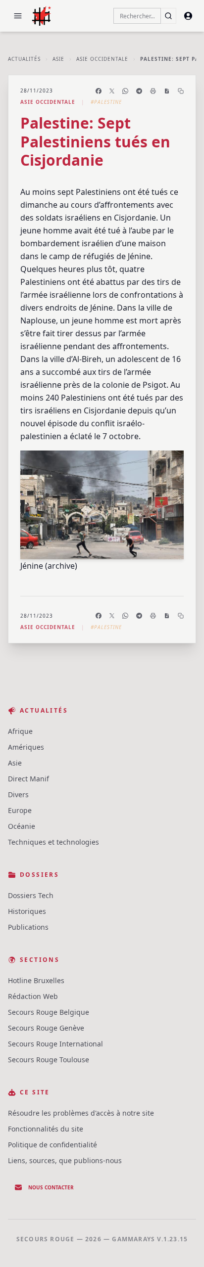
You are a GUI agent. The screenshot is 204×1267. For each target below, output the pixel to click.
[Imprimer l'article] (153, 91)
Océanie (21, 826)
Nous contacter (51, 1187)
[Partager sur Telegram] (139, 91)
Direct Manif (28, 778)
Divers (18, 794)
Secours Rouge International (55, 1043)
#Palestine (106, 101)
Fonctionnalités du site (45, 1128)
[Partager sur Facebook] (99, 91)
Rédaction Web (33, 996)
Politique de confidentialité (52, 1144)
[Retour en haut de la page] (182, 1245)
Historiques (27, 911)
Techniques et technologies (53, 842)
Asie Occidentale (102, 58)
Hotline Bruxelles (36, 980)
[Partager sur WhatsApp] (125, 91)
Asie (58, 58)
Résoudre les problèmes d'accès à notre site (81, 1113)
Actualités (24, 58)
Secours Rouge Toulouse (48, 1059)
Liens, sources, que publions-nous (65, 1160)
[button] (18, 16)
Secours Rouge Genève (46, 1028)
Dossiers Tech (30, 895)
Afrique (20, 731)
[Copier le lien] (181, 91)
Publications (28, 927)
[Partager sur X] (111, 91)
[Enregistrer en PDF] (167, 91)
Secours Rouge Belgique (48, 1012)
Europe (20, 810)
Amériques (26, 747)
